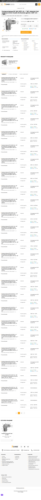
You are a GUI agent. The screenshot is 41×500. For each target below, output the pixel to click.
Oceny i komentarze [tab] (23, 74)
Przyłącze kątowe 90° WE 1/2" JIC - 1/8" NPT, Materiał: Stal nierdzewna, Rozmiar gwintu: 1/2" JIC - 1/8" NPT (9, 401)
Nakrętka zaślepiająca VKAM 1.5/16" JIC (13, 61)
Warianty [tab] (4, 74)
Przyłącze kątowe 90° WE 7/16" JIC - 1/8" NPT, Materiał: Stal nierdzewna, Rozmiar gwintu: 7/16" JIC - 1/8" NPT (9, 376)
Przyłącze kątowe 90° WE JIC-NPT (7, 434)
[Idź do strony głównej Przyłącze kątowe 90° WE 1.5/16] (9, 4)
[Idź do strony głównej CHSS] (14, 447)
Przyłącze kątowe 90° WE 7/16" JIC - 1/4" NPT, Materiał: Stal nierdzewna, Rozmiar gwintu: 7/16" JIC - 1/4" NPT (9, 388)
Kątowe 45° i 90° (20, 8)
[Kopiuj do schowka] (6, 14)
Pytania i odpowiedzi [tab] (12, 74)
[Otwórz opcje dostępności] (2, 495)
